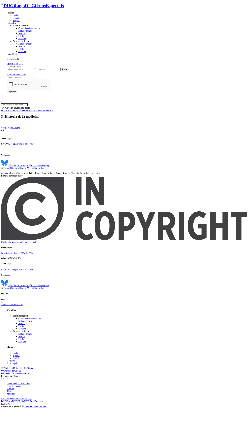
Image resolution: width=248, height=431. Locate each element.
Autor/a (21, 33)
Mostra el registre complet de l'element (18, 242)
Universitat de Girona (11, 371)
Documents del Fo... (10, 110)
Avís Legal (12, 363)
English (16, 20)
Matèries (22, 38)
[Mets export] (25, 168)
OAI (8, 404)
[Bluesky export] (5, 165)
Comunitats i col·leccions (29, 28)
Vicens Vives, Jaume (10, 128)
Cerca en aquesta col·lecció (17, 108)
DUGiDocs (6, 401)
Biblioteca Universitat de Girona (18, 368)
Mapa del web (16, 398)
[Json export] (38, 168)
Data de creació (25, 31)
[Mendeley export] (39, 165)
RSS (3, 404)
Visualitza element (44, 110)
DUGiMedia (18, 401)
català (15, 15)
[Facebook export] (19, 165)
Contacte (11, 360)
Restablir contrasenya (16, 74)
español (16, 18)
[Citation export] (9, 168)
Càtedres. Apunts (28, 110)
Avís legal (27, 398)
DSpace (16, 376)
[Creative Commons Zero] (34, 406)
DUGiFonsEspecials (44, 5)
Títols (21, 36)
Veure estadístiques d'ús (12, 304)
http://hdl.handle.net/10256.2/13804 (17, 253)
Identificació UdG (15, 64)
